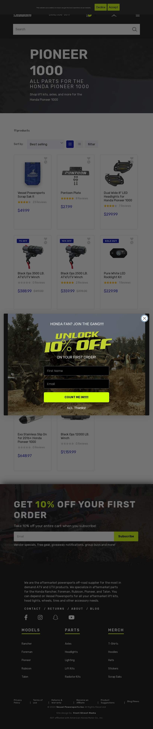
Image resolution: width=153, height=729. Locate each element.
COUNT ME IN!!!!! (76, 397)
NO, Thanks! (76, 408)
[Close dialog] (144, 318)
